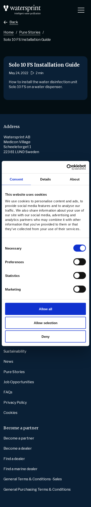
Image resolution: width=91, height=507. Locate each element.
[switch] (79, 261)
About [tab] (75, 179)
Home (9, 32)
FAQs (8, 392)
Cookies (10, 413)
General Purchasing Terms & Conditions (37, 489)
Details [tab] (45, 179)
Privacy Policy (15, 402)
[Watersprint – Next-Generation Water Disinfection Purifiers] (22, 7)
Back (13, 22)
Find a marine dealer (21, 469)
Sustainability (15, 351)
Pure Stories (29, 32)
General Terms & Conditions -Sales (33, 479)
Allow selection (45, 323)
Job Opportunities (19, 382)
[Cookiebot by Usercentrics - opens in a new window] (66, 167)
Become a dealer (18, 448)
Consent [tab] (16, 179)
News (8, 361)
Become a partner (19, 438)
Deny (45, 336)
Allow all (45, 309)
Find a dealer (14, 459)
